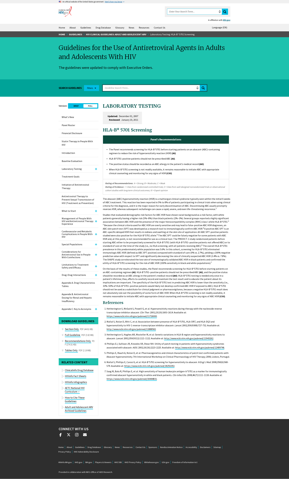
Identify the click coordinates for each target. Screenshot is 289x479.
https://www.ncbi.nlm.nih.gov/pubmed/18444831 (132, 378)
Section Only (72, 329)
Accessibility (191, 447)
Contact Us (159, 27)
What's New (68, 117)
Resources (144, 27)
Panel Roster (68, 125)
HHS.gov (78, 462)
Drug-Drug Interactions (74, 274)
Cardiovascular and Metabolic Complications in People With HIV (77, 234)
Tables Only (71, 350)
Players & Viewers (103, 462)
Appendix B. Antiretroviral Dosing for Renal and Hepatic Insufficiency (77, 298)
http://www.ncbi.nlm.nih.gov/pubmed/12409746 (199, 347)
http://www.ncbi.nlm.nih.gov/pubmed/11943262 (188, 338)
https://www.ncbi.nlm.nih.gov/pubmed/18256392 (149, 365)
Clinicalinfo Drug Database (79, 370)
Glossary (119, 27)
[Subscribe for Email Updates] (85, 436)
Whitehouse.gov (151, 462)
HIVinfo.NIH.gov (65, 462)
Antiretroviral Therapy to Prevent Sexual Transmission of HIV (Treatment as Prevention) (78, 200)
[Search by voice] (220, 12)
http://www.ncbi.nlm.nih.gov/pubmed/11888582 (131, 329)
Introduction (68, 152)
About (73, 27)
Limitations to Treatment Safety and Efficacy (75, 266)
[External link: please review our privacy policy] (60, 436)
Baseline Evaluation (72, 161)
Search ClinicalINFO (224, 12)
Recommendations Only (78, 341)
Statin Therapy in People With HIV (77, 143)
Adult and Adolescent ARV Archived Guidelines (79, 408)
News (131, 27)
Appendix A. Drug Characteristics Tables (78, 284)
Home (62, 27)
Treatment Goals (70, 176)
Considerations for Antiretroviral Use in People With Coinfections (76, 254)
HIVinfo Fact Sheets (75, 376)
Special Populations (72, 244)
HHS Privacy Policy (133, 462)
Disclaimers (205, 447)
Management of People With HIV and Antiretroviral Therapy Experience (77, 221)
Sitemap (217, 447)
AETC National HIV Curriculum (75, 389)
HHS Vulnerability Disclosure (86, 451)
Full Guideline (72, 335)
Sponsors (152, 447)
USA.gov (165, 462)
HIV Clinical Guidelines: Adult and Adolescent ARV (116, 34)
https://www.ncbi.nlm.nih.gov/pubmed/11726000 (132, 316)
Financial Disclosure (72, 133)
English (220, 27)
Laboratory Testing (72, 168)
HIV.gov (226, 20)
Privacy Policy (64, 451)
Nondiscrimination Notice (171, 447)
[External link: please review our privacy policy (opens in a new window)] (68, 436)
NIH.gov (88, 462)
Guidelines (85, 27)
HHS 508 (118, 462)
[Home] (65, 11)
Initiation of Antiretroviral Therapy (75, 186)
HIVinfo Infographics (76, 382)
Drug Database (103, 27)
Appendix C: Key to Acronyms (76, 308)
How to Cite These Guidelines (75, 399)
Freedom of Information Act (184, 462)
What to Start (69, 210)
